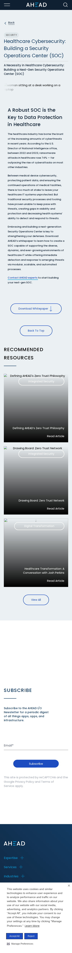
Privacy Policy (24, 782)
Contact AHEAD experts (23, 277)
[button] (20, 944)
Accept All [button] (14, 936)
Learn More (32, 926)
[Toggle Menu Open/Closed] (7, 5)
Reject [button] (31, 936)
